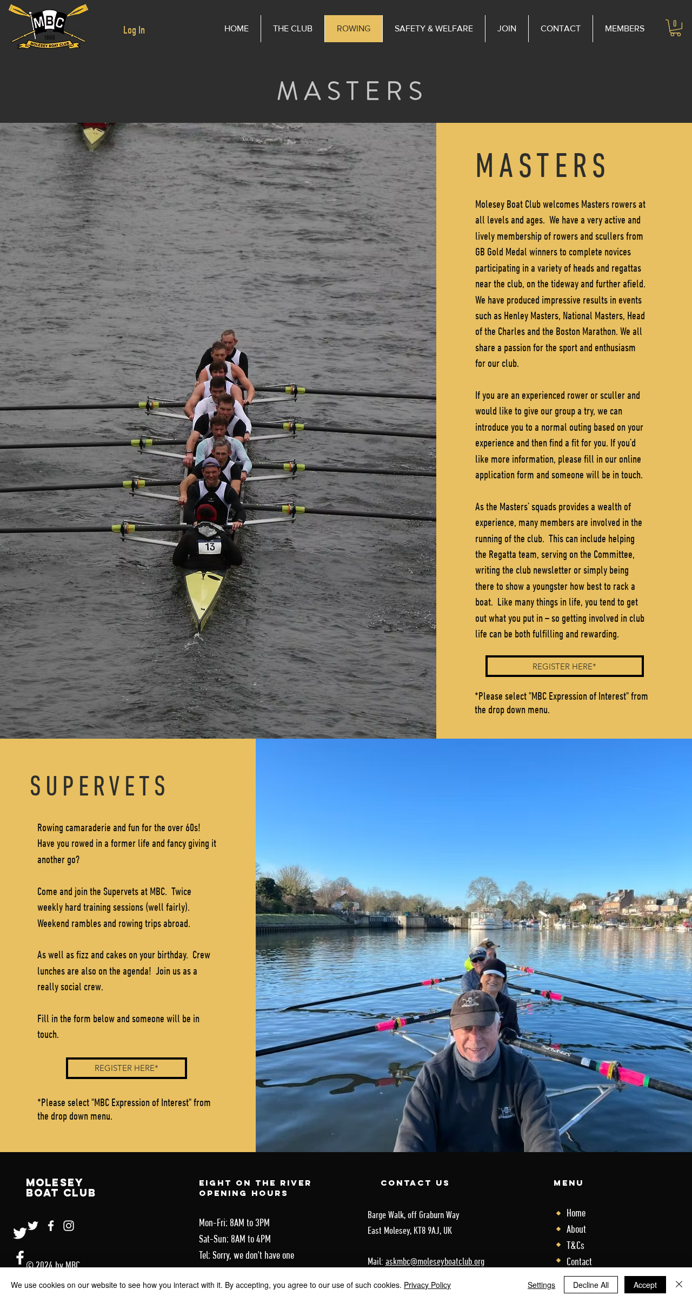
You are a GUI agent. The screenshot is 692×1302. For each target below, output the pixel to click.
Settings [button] (541, 1284)
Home (576, 1213)
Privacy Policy (427, 1284)
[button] (433, 28)
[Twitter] (20, 1233)
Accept (645, 1284)
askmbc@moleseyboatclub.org (434, 1262)
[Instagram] (69, 1226)
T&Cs (575, 1246)
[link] (676, 27)
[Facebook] (20, 1257)
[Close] (679, 1284)
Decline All (591, 1284)
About (576, 1230)
